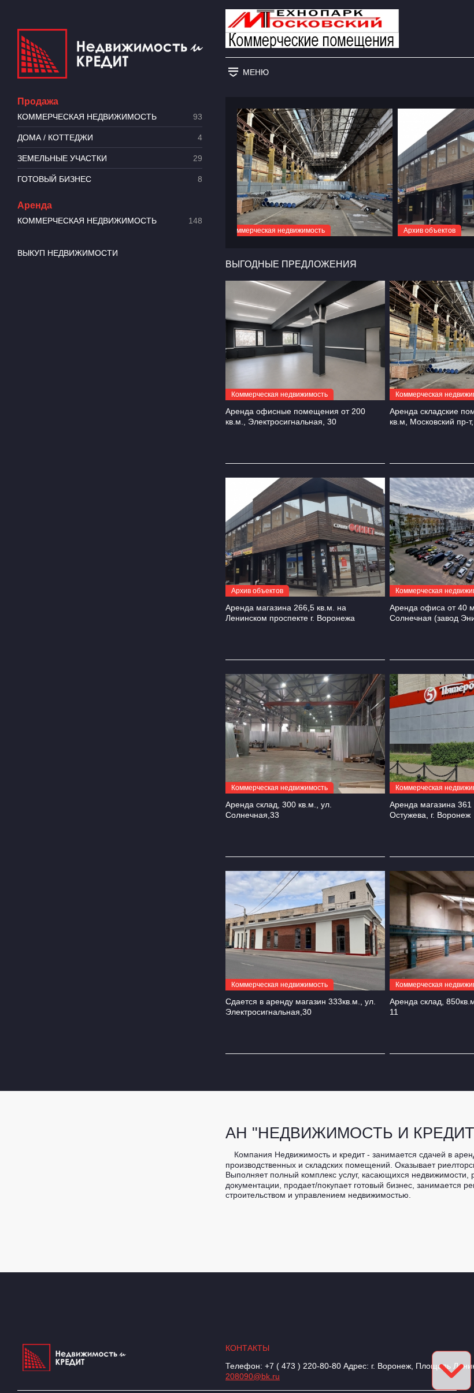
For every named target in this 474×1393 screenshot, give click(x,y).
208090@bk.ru (252, 1376)
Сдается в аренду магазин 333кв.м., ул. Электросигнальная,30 (300, 1006)
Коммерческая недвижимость (109, 117)
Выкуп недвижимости (67, 253)
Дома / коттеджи (109, 138)
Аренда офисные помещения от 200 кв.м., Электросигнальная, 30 (295, 416)
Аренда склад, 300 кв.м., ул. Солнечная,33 (278, 810)
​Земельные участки (109, 158)
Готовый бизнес (109, 179)
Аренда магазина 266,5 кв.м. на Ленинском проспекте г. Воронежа (290, 613)
